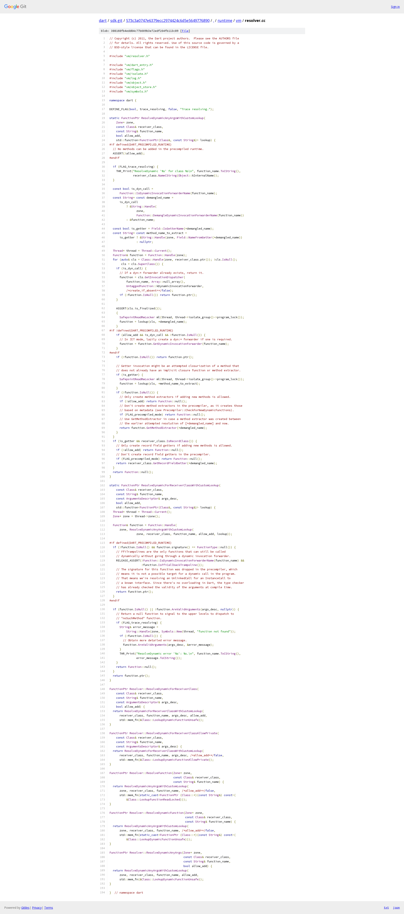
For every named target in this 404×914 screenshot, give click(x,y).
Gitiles (25, 908)
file (185, 31)
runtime (225, 20)
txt (386, 907)
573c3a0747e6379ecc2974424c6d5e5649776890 (168, 20)
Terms (48, 908)
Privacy (37, 908)
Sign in (395, 7)
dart (103, 20)
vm (238, 20)
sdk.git (116, 20)
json (396, 907)
